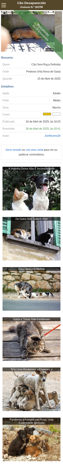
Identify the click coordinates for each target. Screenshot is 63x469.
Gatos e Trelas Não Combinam (31, 319)
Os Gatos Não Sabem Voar (31, 218)
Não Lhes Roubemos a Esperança (31, 369)
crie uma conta (35, 149)
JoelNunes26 (52, 135)
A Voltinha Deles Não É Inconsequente (31, 168)
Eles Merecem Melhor (31, 269)
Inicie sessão (14, 149)
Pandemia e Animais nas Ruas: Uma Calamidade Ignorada (31, 421)
